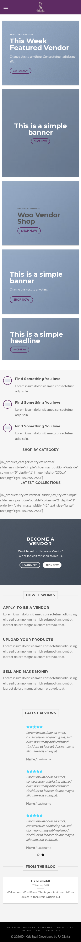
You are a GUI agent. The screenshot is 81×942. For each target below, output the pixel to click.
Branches (45, 927)
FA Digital (64, 936)
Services (29, 927)
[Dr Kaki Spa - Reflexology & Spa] (40, 7)
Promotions (31, 930)
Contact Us (51, 930)
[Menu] (5, 7)
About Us (13, 927)
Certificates (64, 927)
